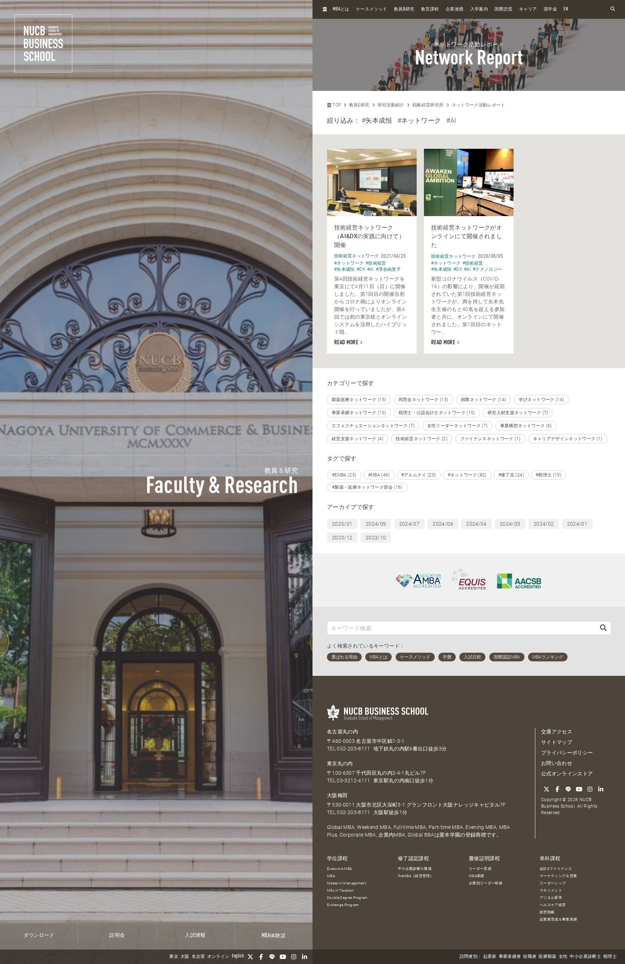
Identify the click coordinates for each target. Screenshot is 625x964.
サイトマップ (556, 742)
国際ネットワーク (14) (483, 399)
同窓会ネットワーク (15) (423, 399)
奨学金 (550, 9)
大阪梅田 (337, 795)
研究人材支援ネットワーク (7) (518, 412)
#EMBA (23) (344, 474)
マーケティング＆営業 (558, 876)
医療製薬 (547, 957)
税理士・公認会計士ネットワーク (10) (437, 412)
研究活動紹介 (391, 105)
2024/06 (443, 524)
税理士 (610, 957)
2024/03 (510, 524)
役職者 (529, 957)
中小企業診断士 (585, 957)
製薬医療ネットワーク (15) (359, 399)
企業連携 (454, 9)
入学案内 (479, 9)
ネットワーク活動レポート (478, 105)
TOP (336, 105)
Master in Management (346, 883)
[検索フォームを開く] (613, 9)
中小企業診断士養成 (414, 869)
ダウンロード (39, 935)
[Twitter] (250, 957)
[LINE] (272, 957)
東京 (173, 957)
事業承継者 (510, 957)
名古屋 (198, 957)
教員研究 (404, 9)
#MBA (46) (379, 474)
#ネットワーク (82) (467, 474)
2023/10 (376, 537)
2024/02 (543, 524)
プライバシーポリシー (567, 752)
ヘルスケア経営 (553, 905)
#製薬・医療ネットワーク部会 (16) (367, 487)
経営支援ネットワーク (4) (357, 438)
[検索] (603, 628)
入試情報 (195, 935)
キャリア (528, 9)
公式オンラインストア (567, 773)
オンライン (218, 957)
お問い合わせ (556, 763)
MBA (331, 876)
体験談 (274, 936)
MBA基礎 (476, 876)
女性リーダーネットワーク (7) (457, 425)
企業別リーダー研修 (485, 883)
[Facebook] (261, 957)
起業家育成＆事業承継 (558, 919)
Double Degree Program (347, 898)
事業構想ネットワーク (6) (526, 425)
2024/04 (476, 524)
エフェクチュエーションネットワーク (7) (373, 425)
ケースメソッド (371, 9)
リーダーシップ (553, 883)
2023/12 (342, 537)
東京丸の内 (340, 763)
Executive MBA (339, 869)
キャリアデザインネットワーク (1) (568, 438)
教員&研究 (359, 105)
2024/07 (409, 524)
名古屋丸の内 (342, 731)
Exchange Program (343, 905)
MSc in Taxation (340, 890)
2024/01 (577, 524)
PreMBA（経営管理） (416, 876)
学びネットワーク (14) (541, 399)
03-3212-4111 (353, 780)
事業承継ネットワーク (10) (359, 412)
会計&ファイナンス (556, 869)
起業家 (490, 957)
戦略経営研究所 (427, 105)
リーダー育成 (480, 869)
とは (341, 9)
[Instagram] (293, 957)
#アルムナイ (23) (418, 474)
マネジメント (551, 890)
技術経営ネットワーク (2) (421, 438)
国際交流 (503, 9)
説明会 (117, 935)
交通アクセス (556, 731)
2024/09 (376, 524)
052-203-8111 (353, 749)
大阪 (185, 957)
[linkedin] (304, 957)
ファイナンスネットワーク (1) (490, 438)
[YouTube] (282, 957)
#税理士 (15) (548, 474)
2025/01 (342, 524)
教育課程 (430, 9)
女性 (563, 957)
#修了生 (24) (511, 474)
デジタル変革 (551, 898)
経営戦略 (547, 912)
